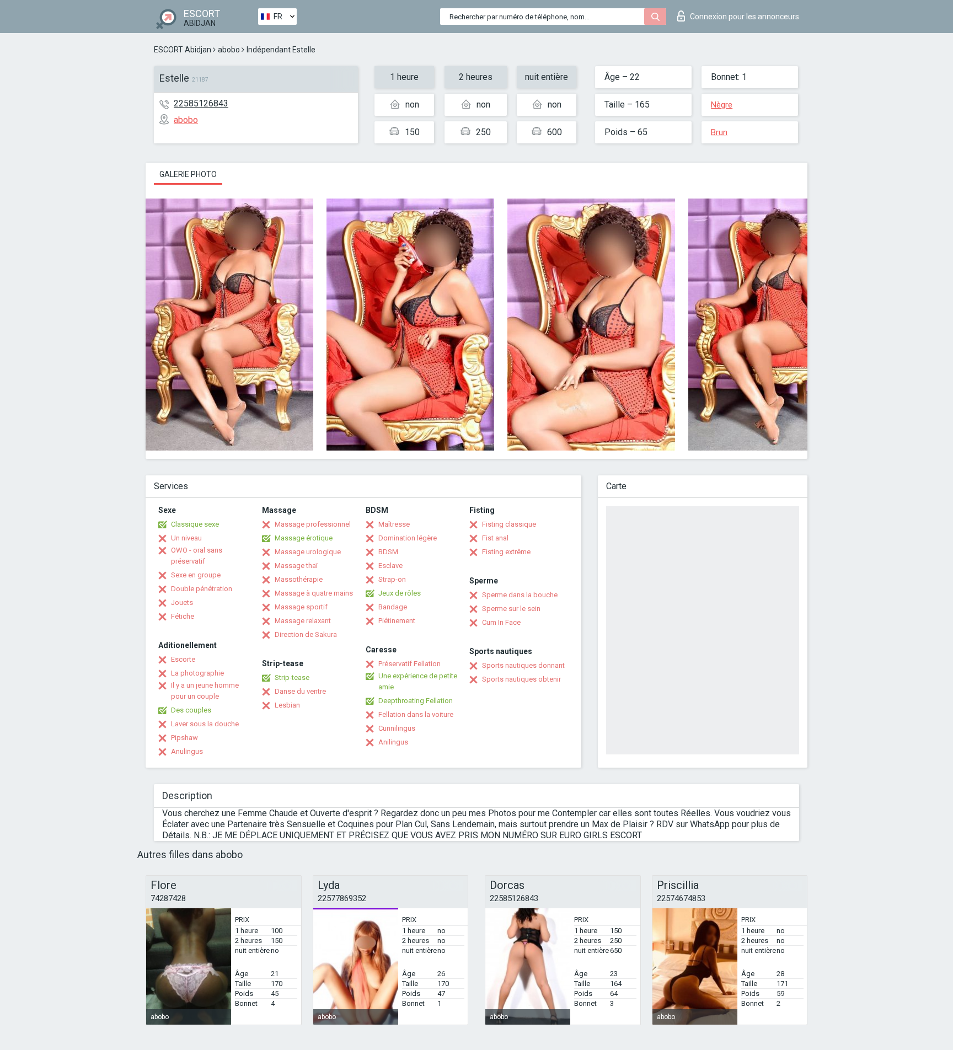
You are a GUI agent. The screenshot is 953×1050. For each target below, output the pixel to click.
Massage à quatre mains (314, 593)
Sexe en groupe (196, 575)
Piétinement (396, 621)
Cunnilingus (396, 728)
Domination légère (407, 538)
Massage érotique (304, 538)
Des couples (191, 710)
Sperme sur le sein (511, 608)
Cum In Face (501, 622)
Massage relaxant (303, 621)
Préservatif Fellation (409, 664)
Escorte (183, 659)
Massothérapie (299, 579)
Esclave (390, 565)
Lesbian (287, 705)
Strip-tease (292, 677)
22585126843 (201, 103)
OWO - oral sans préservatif (196, 555)
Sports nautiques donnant (523, 665)
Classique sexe (195, 524)
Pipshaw (184, 737)
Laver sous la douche (205, 724)
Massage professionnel (313, 524)
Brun (719, 132)
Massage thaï (296, 565)
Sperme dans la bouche (520, 595)
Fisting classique (509, 524)
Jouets (182, 602)
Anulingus (187, 751)
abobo (229, 49)
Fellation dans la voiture (415, 714)
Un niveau (186, 538)
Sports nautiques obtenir (521, 679)
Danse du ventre (300, 691)
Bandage (392, 607)
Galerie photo (188, 174)
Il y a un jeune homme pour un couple (205, 690)
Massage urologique (308, 552)
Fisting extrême (506, 552)
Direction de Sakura (306, 634)
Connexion (744, 16)
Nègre (721, 105)
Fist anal (495, 538)
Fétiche (182, 616)
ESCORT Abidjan (182, 49)
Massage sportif (301, 607)
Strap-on (392, 579)
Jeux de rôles (399, 593)
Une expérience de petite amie (417, 681)
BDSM (388, 552)
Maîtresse (394, 524)
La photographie (197, 673)
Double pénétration (201, 589)
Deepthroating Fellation (415, 701)
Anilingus (393, 742)
